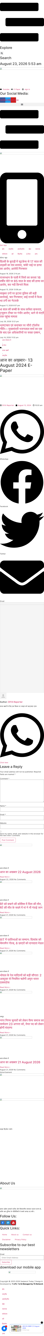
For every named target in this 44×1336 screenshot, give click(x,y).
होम (3, 249)
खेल (30, 249)
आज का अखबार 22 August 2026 (20, 872)
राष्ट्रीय (11, 249)
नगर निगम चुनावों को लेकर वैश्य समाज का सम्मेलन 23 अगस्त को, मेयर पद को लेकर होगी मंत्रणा (22, 1024)
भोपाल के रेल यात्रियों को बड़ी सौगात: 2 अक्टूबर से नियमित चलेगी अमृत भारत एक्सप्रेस (20, 978)
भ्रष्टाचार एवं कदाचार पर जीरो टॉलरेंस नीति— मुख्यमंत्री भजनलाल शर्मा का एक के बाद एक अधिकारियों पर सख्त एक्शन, (21, 328)
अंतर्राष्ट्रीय (21, 249)
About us (14, 1235)
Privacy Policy (20, 1239)
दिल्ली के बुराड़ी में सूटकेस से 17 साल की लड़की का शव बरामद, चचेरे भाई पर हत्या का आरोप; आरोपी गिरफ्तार (21, 265)
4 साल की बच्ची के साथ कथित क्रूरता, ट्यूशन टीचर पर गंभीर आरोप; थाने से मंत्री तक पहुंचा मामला (22, 312)
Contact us (27, 1235)
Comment (4, 778)
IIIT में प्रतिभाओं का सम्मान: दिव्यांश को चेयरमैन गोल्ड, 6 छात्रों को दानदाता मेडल (21, 941)
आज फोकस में (6, 340)
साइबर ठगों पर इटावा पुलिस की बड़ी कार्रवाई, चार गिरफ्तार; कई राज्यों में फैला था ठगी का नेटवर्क (21, 297)
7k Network (38, 1284)
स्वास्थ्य (37, 249)
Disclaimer (6, 1239)
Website (3, 823)
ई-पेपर (28, 254)
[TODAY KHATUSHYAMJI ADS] (22, 1100)
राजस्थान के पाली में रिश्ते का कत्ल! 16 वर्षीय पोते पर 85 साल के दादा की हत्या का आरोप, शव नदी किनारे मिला (22, 281)
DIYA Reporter (15, 702)
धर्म (12, 254)
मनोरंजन (4, 254)
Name (3, 806)
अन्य (36, 254)
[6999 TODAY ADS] (22, 1075)
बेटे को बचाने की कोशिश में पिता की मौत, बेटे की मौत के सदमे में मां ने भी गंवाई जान (21, 905)
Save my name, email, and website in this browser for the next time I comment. (21, 834)
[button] (2, 53)
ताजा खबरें (5, 350)
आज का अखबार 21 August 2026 (20, 1062)
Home (4, 1235)
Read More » (5, 877)
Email (3, 814)
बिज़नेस (20, 254)
